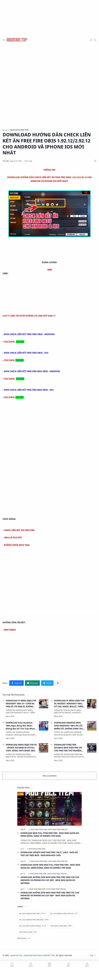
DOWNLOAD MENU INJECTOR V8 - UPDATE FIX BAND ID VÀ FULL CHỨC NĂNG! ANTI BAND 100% (21, 747)
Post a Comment (50, 776)
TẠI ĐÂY (20, 341)
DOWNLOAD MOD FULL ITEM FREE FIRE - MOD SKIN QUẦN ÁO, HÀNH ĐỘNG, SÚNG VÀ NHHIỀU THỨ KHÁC (49, 834)
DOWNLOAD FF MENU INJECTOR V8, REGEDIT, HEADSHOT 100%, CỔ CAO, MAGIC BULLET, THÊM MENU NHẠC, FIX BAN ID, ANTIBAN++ (69, 703)
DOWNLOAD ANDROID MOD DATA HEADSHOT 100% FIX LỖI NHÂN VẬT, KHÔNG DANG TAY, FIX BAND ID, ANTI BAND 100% (68, 725)
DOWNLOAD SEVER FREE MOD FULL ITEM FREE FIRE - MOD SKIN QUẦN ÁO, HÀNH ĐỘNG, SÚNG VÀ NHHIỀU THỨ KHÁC (50, 866)
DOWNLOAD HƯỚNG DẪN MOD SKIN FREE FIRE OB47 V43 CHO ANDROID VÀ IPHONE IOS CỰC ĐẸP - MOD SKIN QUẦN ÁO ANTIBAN (49, 880)
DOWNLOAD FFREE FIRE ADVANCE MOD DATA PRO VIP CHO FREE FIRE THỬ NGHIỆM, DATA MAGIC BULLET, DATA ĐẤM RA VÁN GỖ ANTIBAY (69, 747)
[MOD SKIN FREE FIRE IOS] (57, 829)
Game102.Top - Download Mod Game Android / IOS (32, 955)
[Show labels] (24, 938)
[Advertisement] (49, 18)
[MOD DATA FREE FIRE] (37, 849)
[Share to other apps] (58, 683)
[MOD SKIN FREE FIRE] (39, 829)
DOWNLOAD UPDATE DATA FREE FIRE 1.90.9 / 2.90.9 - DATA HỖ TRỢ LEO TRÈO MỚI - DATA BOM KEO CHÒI (49, 854)
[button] (91, 40)
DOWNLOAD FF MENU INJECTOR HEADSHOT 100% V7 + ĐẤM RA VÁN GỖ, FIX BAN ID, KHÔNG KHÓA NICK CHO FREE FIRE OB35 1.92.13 (21, 703)
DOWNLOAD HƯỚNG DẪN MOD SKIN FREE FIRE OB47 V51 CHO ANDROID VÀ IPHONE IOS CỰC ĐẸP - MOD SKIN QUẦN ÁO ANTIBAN (49, 895)
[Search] (95, 40)
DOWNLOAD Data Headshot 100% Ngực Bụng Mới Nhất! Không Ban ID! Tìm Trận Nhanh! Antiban (21, 725)
